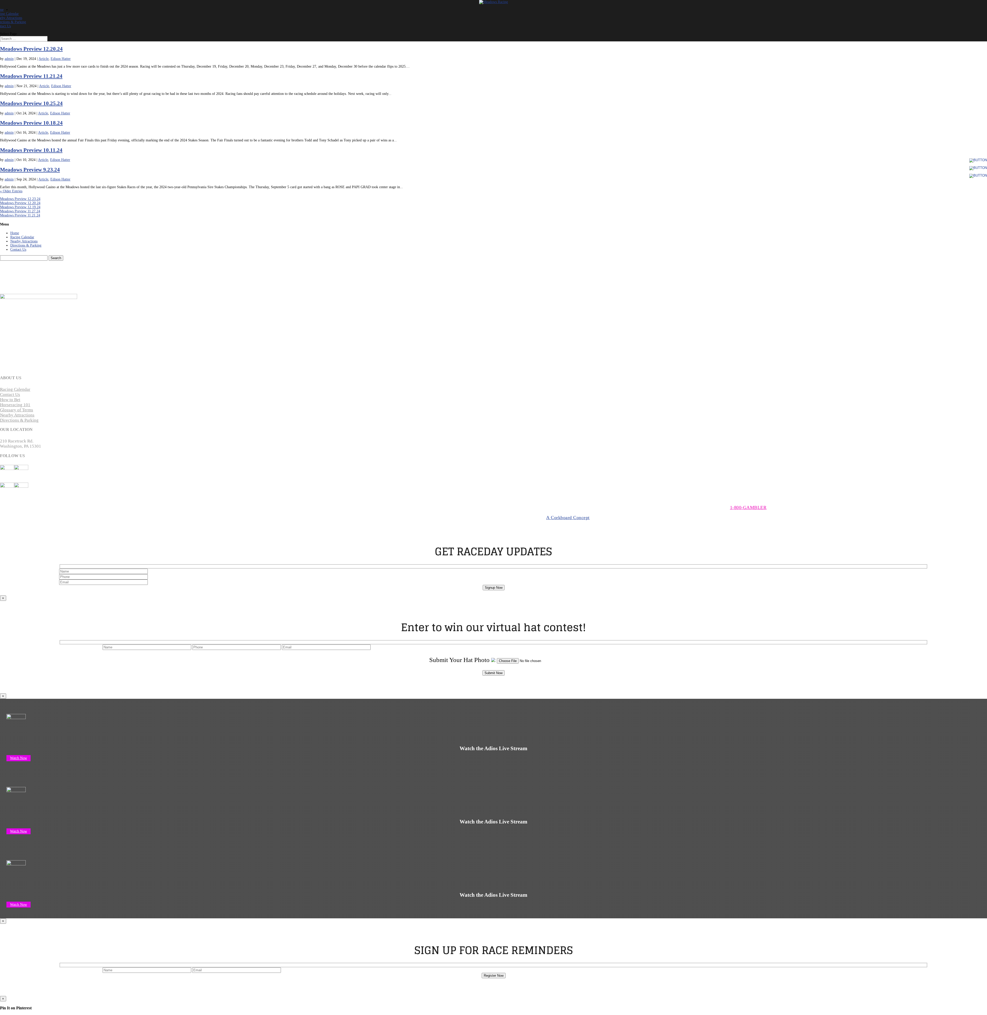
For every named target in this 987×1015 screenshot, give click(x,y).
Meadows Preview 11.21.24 (31, 76)
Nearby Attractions (24, 241)
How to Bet (10, 399)
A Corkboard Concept (568, 517)
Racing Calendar (22, 237)
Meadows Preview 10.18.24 (31, 123)
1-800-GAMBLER (748, 507)
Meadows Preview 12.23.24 (20, 199)
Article (44, 59)
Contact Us (18, 249)
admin (9, 59)
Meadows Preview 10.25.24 (31, 103)
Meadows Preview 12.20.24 (31, 49)
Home (14, 233)
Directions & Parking (25, 245)
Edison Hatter (61, 59)
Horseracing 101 (15, 404)
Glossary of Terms (16, 409)
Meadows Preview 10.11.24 (31, 150)
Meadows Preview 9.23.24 (30, 170)
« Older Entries (11, 191)
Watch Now (18, 758)
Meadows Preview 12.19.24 (20, 207)
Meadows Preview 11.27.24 (20, 211)
